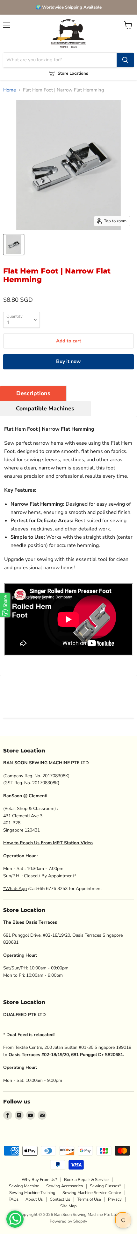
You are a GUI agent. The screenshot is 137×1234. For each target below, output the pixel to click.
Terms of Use (89, 1199)
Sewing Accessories (64, 1186)
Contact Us (60, 1199)
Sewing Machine (24, 1186)
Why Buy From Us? (39, 1180)
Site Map (68, 1206)
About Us (34, 1199)
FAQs (13, 1199)
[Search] (125, 60)
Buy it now (68, 361)
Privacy (115, 1199)
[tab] (33, 393)
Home (9, 90)
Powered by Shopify (68, 1221)
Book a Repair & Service (86, 1180)
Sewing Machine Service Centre (91, 1193)
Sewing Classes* (105, 1186)
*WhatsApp (15, 889)
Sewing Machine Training (32, 1193)
